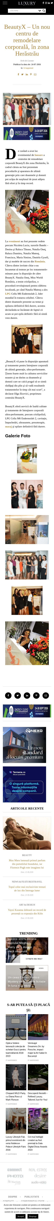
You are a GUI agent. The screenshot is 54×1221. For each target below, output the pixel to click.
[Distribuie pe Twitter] (22, 74)
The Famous (14, 956)
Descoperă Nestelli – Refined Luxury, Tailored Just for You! (37, 1096)
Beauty (27, 855)
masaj (8, 426)
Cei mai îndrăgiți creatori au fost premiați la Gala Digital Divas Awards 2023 (37, 1143)
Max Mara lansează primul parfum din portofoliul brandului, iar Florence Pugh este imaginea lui (27, 864)
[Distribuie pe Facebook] (18, 74)
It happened (28, 68)
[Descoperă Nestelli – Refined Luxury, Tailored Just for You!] (38, 1077)
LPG (8, 293)
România (40, 261)
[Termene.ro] (24, 801)
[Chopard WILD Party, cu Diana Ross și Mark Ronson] (16, 1077)
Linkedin (49, 3)
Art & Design (27, 905)
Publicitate (31, 1196)
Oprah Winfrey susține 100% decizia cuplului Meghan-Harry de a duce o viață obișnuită (22, 943)
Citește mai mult (34, 959)
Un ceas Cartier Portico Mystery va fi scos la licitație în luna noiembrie (27, 981)
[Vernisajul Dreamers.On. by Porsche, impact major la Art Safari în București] (38, 1027)
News (41, 968)
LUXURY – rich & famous (27, 3)
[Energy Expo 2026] (27, 132)
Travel (37, 881)
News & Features (22, 881)
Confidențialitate (32, 1201)
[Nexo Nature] (24, 762)
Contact (8, 1201)
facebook (43, 3)
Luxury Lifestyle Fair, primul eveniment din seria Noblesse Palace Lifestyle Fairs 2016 (16, 1143)
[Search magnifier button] (44, 11)
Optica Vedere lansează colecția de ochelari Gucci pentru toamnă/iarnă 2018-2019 (16, 1049)
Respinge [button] (33, 1216)
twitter (51, 3)
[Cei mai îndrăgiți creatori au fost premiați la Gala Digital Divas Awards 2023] (38, 1121)
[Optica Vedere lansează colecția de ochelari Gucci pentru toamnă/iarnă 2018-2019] (16, 1027)
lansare (39, 155)
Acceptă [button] (20, 1216)
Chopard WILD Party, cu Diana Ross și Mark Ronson (16, 1096)
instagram (46, 3)
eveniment (14, 241)
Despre (12, 1196)
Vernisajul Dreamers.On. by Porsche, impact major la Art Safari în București (37, 1049)
